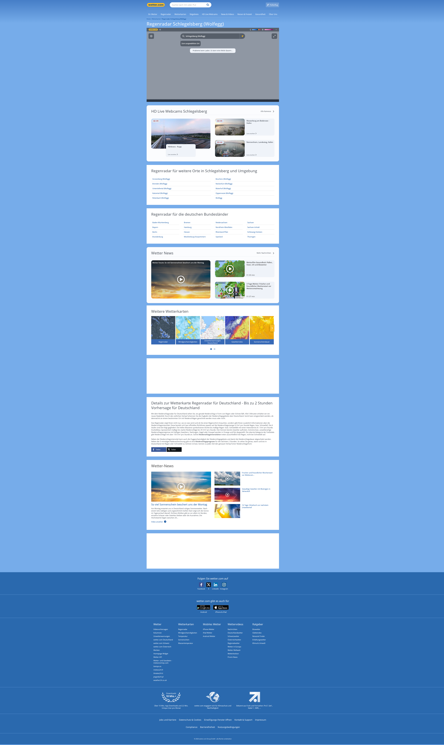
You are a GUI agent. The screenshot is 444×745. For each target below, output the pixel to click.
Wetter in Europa (234, 646)
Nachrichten (232, 629)
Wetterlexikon (233, 653)
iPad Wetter (207, 633)
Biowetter (256, 629)
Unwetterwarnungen (161, 636)
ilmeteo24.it (158, 673)
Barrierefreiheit (207, 727)
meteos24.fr (158, 670)
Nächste (272, 328)
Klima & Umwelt (258, 643)
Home (149, 19)
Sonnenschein (183, 640)
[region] (213, 65)
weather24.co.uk (160, 680)
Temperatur (183, 636)
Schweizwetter (233, 636)
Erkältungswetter (259, 640)
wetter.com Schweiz (161, 643)
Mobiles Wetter (212, 624)
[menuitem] (153, 14)
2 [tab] (214, 349)
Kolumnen (157, 633)
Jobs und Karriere (167, 719)
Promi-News (232, 657)
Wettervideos (235, 624)
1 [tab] (211, 349)
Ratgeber (257, 624)
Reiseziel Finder (258, 636)
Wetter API (157, 657)
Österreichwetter (234, 640)
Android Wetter (209, 636)
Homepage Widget (160, 653)
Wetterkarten (156, 19)
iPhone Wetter (208, 629)
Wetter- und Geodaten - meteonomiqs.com (162, 661)
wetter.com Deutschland (163, 640)
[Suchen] (207, 4)
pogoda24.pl (158, 677)
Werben (156, 650)
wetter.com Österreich (162, 646)
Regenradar (182, 629)
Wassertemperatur (185, 643)
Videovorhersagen (160, 629)
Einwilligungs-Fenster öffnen (218, 719)
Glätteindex (257, 633)
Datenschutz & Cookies (190, 719)
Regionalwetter (234, 643)
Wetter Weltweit (234, 650)
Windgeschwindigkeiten (187, 633)
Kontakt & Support (243, 719)
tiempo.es (157, 666)
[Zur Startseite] (156, 5)
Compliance (191, 727)
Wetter (157, 624)
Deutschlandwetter (235, 633)
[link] (153, 14)
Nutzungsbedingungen (229, 727)
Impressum (260, 719)
